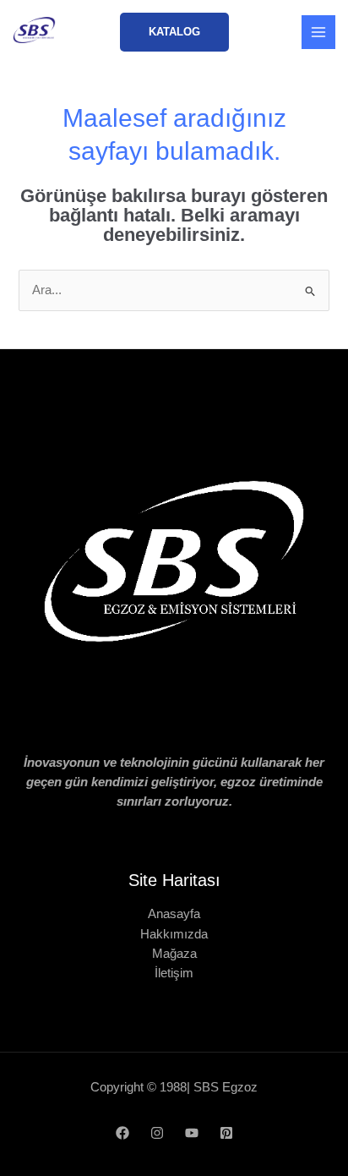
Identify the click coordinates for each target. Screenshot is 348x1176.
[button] (174, 32)
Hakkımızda (174, 934)
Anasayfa (174, 914)
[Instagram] (157, 1133)
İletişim (174, 973)
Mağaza (174, 953)
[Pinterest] (226, 1133)
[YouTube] (191, 1133)
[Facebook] (122, 1133)
